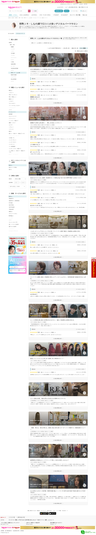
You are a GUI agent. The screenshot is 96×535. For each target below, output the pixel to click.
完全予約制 (11, 205)
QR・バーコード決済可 (14, 224)
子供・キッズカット (13, 94)
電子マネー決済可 (12, 226)
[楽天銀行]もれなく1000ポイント (66, 4)
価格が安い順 (75, 48)
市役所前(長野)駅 (14, 68)
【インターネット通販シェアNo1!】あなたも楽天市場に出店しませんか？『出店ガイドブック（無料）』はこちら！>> (31, 519)
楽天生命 (81, 4)
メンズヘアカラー (12, 142)
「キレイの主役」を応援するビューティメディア (10, 522)
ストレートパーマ (12, 116)
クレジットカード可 (13, 222)
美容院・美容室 (11, 17)
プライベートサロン (13, 213)
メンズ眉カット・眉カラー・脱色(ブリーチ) (17, 151)
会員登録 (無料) (59, 10)
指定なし (11, 90)
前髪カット (11, 99)
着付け (10, 131)
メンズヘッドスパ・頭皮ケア (15, 148)
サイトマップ (43, 510)
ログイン (66, 10)
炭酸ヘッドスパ (12, 122)
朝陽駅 (12, 46)
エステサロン (34, 14)
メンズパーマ (11, 144)
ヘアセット (11, 127)
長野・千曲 (21, 17)
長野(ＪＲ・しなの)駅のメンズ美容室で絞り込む (41, 42)
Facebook (64, 510)
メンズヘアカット (12, 139)
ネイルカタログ (64, 14)
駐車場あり (11, 215)
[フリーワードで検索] (29, 11)
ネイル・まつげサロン (24, 14)
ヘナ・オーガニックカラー (14, 105)
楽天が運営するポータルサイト (56, 522)
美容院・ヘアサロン (13, 14)
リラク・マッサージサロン (45, 14)
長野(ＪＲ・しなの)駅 (28, 17)
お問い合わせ (49, 510)
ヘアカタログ (56, 14)
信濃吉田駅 (13, 64)
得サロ (10, 169)
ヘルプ (66, 7)
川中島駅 (13, 53)
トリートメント (12, 118)
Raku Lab (85, 14)
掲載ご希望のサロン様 (83, 7)
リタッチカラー (12, 103)
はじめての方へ (60, 7)
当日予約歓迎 (11, 207)
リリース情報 (58, 510)
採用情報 (22, 530)
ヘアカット (11, 92)
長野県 (16, 17)
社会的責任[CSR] (16, 530)
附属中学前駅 (14, 74)
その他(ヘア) (11, 137)
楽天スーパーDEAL (13, 167)
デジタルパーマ (36, 17)
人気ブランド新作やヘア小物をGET (33, 522)
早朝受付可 (11, 198)
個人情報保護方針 (8, 530)
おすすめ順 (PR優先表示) (55, 48)
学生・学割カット (12, 96)
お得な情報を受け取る (73, 7)
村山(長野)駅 (13, 79)
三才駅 (12, 61)
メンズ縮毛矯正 (12, 146)
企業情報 (2, 530)
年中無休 (11, 202)
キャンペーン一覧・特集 (75, 14)
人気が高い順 (66, 48)
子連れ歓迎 (11, 209)
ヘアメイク (11, 129)
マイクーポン (75, 10)
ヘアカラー (11, 101)
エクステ (11, 124)
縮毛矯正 (11, 114)
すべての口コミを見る (80, 78)
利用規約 (38, 510)
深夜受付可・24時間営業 (14, 200)
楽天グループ (75, 4)
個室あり (11, 211)
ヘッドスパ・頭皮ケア (13, 120)
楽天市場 (85, 4)
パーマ (10, 109)
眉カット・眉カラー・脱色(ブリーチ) (17, 133)
